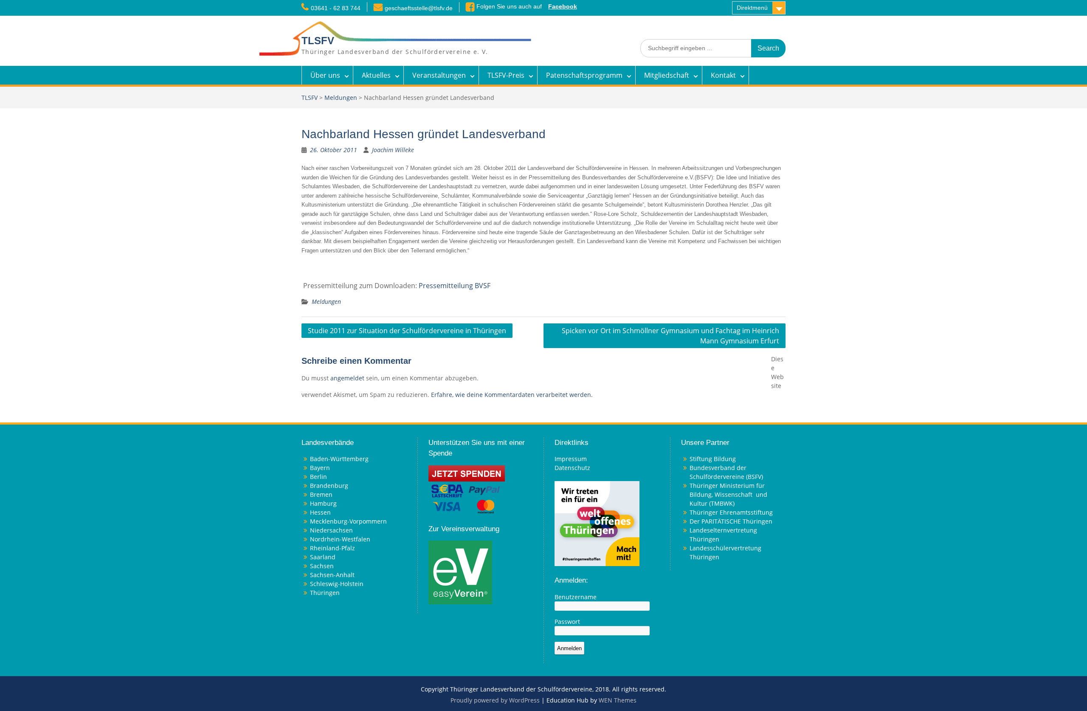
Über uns (325, 75)
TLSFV (317, 40)
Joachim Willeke (393, 150)
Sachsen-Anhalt (332, 575)
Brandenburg (329, 486)
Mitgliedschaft (666, 75)
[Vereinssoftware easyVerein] (460, 572)
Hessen (320, 512)
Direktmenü (752, 7)
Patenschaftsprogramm (584, 75)
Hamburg (323, 503)
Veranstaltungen (439, 75)
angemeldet (347, 378)
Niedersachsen (331, 530)
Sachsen (322, 566)
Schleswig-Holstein (336, 584)
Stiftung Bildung (713, 459)
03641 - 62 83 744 (335, 8)
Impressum (571, 459)
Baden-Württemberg (339, 459)
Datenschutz (572, 468)
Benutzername (576, 597)
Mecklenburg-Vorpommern (348, 521)
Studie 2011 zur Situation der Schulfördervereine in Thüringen (407, 330)
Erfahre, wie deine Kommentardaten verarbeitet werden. (512, 395)
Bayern (320, 468)
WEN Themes (617, 700)
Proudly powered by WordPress (495, 700)
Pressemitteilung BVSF (454, 285)
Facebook (562, 6)
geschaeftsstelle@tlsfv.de (419, 8)
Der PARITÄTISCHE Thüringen (731, 521)
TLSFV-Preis (505, 75)
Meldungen (340, 97)
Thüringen (325, 593)
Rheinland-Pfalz (332, 548)
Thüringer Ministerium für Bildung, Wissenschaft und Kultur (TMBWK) (728, 494)
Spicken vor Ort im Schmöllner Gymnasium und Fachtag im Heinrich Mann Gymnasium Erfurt (670, 336)
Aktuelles (376, 75)
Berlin (318, 477)
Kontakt (723, 75)
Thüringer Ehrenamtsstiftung (731, 512)
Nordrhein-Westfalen (340, 539)
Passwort (567, 622)
